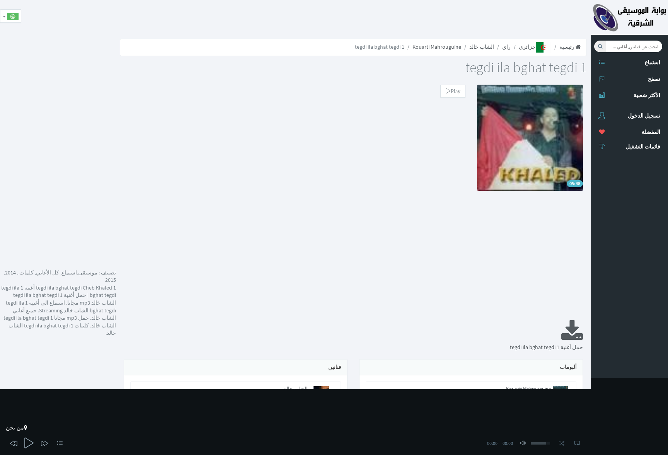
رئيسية (567, 46)
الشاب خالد (481, 46)
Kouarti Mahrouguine (436, 46)
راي (506, 46)
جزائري (527, 46)
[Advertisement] (450, 17)
